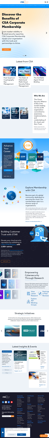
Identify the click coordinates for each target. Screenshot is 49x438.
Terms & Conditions (40, 418)
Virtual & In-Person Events (23, 115)
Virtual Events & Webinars (31, 415)
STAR (28, 430)
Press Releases (41, 399)
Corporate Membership (20, 396)
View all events (5, 366)
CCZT (28, 402)
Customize (12, 434)
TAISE (28, 397)
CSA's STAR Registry (8, 244)
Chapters (19, 412)
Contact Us (40, 397)
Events (29, 404)
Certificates (30, 396)
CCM (28, 427)
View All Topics (20, 423)
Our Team (40, 404)
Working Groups (21, 413)
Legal (39, 414)
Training (8, 173)
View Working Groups (20, 421)
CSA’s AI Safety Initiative (5, 115)
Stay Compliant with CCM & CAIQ (14, 111)
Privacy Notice (41, 416)
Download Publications (20, 418)
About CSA (41, 396)
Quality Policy (41, 402)
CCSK (28, 399)
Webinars (7, 370)
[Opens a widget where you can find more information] (44, 435)
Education (30, 411)
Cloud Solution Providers (20, 402)
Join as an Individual (20, 409)
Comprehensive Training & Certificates (24, 110)
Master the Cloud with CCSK (14, 117)
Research (19, 416)
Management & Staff (41, 409)
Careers (39, 411)
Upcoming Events (31, 406)
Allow (21, 434)
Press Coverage (41, 400)
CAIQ (28, 428)
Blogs (7, 373)
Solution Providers (19, 399)
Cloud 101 (29, 418)
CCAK (28, 400)
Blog (28, 413)
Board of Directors (40, 406)
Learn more (6, 176)
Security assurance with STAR (5, 110)
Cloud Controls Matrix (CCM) (16, 250)
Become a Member (19, 405)
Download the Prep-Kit (8, 42)
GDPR (28, 431)
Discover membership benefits (33, 221)
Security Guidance (29, 425)
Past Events (30, 409)
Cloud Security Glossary (42, 421)
